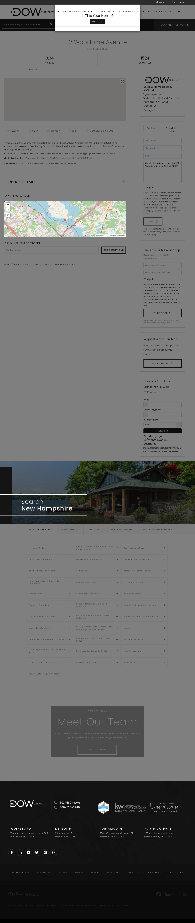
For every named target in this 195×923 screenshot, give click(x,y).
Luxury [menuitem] (99, 11)
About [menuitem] (127, 11)
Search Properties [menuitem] (52, 11)
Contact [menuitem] (179, 11)
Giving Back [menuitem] (161, 11)
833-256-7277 (165, 2)
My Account (179, 2)
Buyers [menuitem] (73, 11)
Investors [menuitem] (114, 11)
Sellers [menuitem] (86, 11)
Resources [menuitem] (142, 11)
